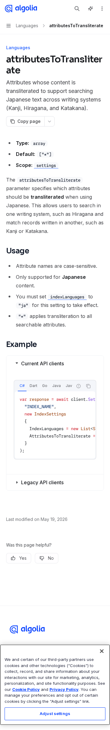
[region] (55, 684)
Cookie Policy (26, 689)
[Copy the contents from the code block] (88, 386)
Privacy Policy (64, 689)
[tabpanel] (55, 425)
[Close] (101, 651)
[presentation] (43, 386)
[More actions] (102, 8)
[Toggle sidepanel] (90, 8)
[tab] (22, 385)
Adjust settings (55, 713)
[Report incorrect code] (78, 386)
